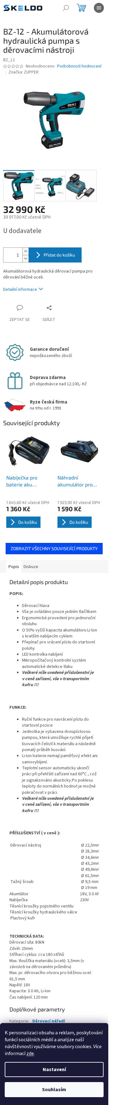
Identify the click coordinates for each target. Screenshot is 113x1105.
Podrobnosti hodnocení (79, 66)
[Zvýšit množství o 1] (25, 251)
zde (30, 1053)
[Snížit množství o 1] (25, 258)
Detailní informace (20, 289)
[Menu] (99, 8)
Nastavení (54, 1069)
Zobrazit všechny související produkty (54, 548)
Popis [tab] (13, 567)
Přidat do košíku (59, 254)
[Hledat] (66, 8)
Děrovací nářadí (48, 1021)
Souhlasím (54, 1089)
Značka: (23, 72)
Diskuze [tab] (31, 567)
